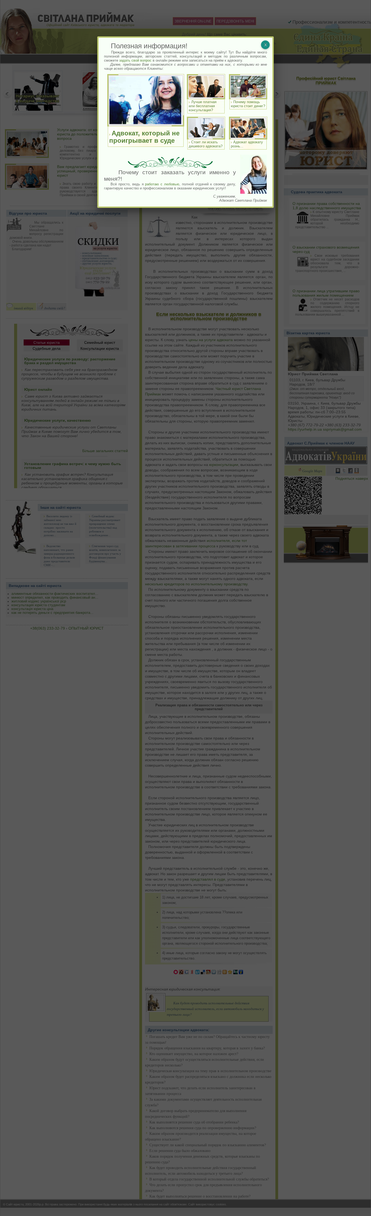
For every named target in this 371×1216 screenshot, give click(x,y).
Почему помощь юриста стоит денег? (248, 104)
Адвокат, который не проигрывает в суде (144, 136)
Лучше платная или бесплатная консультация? (202, 106)
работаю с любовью (162, 184)
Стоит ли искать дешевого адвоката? (205, 144)
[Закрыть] (265, 44)
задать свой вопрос (135, 60)
